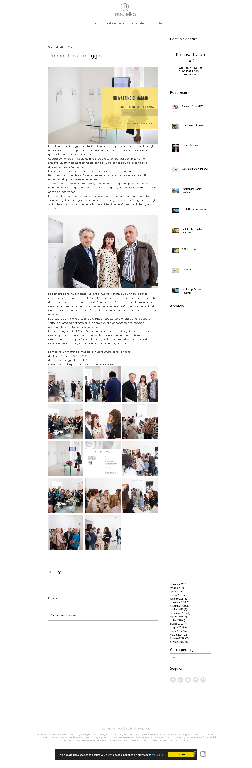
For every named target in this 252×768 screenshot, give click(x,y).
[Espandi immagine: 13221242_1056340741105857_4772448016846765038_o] (102, 458)
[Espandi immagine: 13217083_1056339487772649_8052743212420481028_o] (102, 495)
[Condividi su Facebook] (50, 572)
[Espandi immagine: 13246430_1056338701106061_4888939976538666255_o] (65, 421)
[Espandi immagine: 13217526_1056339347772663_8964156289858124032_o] (140, 458)
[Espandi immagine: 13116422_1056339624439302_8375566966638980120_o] (102, 532)
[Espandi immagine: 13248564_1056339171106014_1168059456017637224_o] (65, 384)
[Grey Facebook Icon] (194, 754)
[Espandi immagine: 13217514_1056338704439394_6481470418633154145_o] (65, 495)
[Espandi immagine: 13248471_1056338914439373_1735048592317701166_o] (140, 384)
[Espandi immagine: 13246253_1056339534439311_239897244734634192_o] (102, 421)
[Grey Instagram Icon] (203, 754)
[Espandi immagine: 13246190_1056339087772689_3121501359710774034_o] (140, 421)
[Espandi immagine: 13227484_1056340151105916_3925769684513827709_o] (65, 458)
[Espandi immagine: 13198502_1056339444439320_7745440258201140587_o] (140, 495)
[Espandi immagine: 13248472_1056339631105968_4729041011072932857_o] (102, 384)
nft (173, 657)
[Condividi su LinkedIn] (68, 572)
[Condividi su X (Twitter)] (59, 572)
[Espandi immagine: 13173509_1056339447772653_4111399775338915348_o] (65, 532)
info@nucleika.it (150, 740)
